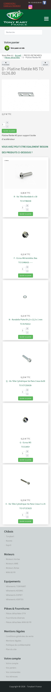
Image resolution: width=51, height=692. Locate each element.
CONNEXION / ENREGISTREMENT (12, 4)
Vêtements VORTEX (14, 599)
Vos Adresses (12, 676)
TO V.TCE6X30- (25, 385)
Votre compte (12, 663)
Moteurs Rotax (12, 568)
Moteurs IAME (12, 563)
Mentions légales (13, 640)
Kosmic (9, 540)
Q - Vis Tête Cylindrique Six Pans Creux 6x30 (25, 381)
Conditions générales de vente (19, 636)
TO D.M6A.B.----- (25, 262)
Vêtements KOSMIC (14, 590)
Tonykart (10, 536)
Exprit (8, 545)
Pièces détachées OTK (16, 613)
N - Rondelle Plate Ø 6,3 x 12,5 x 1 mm (25, 319)
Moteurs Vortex (13, 559)
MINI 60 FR (10, 572)
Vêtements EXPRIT (14, 595)
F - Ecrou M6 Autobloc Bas (25, 258)
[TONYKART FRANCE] (15, 17)
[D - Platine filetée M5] (25, 95)
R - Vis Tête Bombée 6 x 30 (25, 196)
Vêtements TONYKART (16, 586)
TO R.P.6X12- (25, 324)
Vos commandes (13, 672)
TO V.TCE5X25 (25, 508)
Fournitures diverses (15, 617)
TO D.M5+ (25, 446)
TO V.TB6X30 (25, 201)
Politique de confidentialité (18, 645)
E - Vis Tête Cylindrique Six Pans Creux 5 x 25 (25, 504)
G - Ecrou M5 (25, 442)
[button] (46, 18)
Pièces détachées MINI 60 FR (18, 622)
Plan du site (11, 649)
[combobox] (23, 32)
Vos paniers (11, 667)
